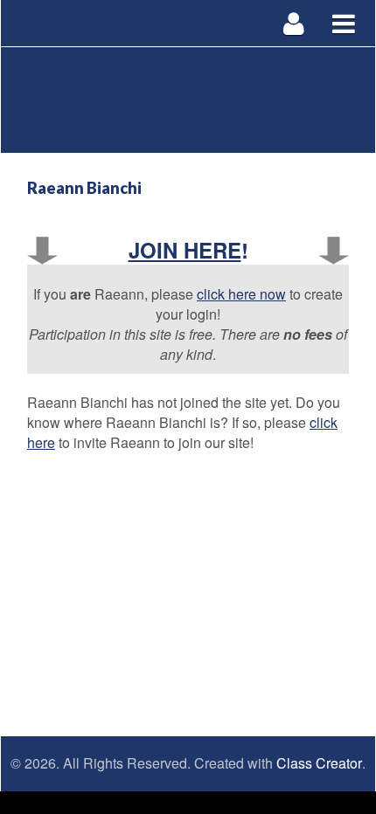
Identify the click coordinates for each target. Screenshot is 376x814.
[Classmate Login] (294, 23)
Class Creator (319, 763)
